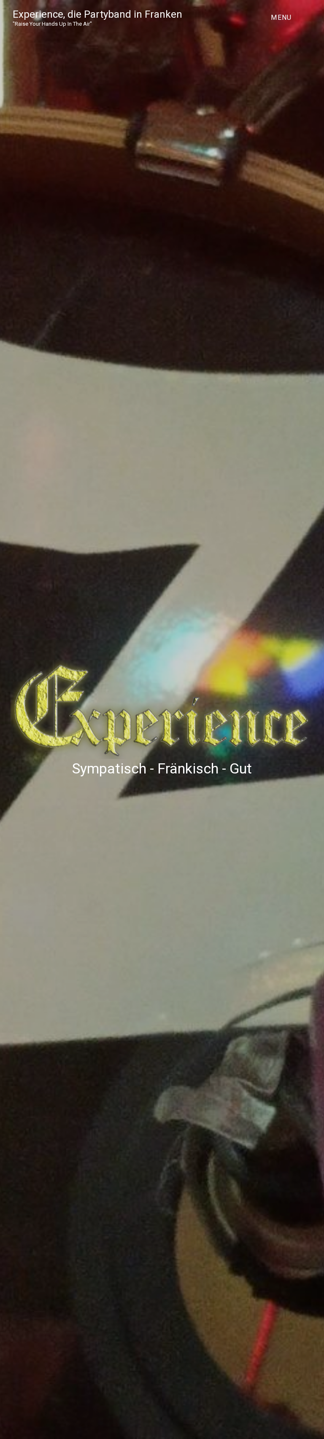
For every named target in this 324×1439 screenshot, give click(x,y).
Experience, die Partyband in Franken (97, 14)
